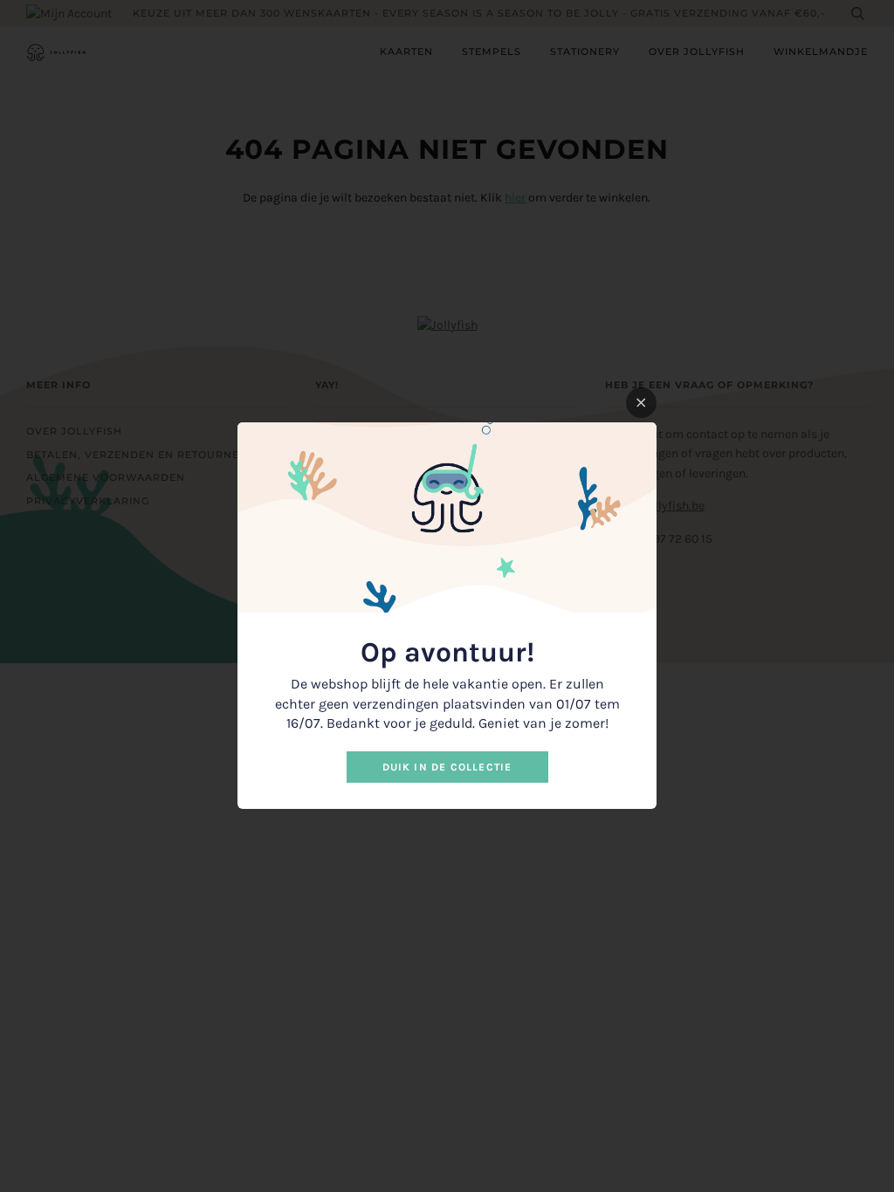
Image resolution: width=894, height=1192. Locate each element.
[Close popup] (641, 402)
